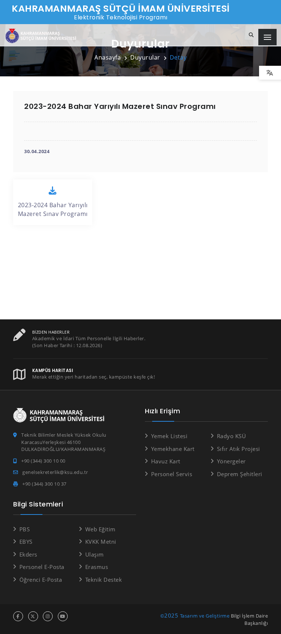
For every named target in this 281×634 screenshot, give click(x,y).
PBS (24, 529)
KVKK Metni (100, 541)
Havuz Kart (165, 461)
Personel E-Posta (41, 566)
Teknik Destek (103, 579)
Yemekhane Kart (173, 448)
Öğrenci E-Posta (40, 579)
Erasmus (96, 566)
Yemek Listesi (169, 436)
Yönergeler (231, 461)
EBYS (26, 541)
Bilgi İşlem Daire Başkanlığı (249, 619)
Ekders (28, 554)
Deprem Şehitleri (239, 474)
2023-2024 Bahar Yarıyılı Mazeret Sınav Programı (53, 209)
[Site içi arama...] (251, 35)
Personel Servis (171, 474)
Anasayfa (107, 57)
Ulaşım (94, 554)
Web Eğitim (100, 529)
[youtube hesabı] (62, 616)
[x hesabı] (33, 616)
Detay (178, 57)
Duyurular (145, 57)
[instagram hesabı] (47, 616)
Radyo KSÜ (231, 436)
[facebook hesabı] (18, 616)
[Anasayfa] (42, 36)
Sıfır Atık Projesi (238, 448)
